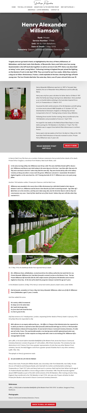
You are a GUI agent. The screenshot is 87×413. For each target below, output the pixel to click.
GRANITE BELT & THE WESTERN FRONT (46, 7)
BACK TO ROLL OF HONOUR (43, 404)
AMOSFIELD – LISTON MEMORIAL (38, 10)
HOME (14, 7)
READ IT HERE (71, 146)
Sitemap (62, 410)
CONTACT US (55, 10)
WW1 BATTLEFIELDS (67, 7)
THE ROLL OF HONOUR (25, 7)
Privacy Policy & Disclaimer (52, 410)
